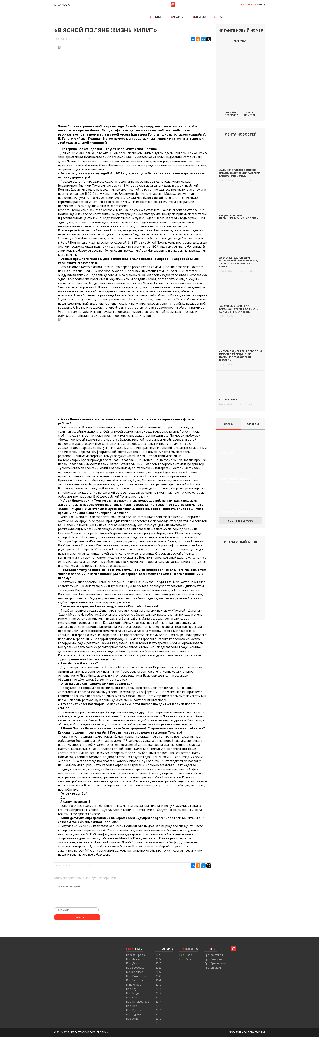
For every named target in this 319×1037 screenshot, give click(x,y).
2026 (158, 967)
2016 (158, 1010)
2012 (158, 993)
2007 (158, 972)
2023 (158, 955)
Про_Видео (186, 959)
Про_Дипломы (213, 967)
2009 (158, 980)
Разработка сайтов (241, 1032)
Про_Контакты (213, 955)
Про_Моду (132, 993)
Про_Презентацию (215, 963)
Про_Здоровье (135, 967)
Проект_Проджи (136, 955)
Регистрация (249, 4)
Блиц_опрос (133, 984)
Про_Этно (132, 1018)
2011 (158, 989)
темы (152, 16)
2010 (158, 984)
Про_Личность (135, 959)
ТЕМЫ (134, 949)
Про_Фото (185, 955)
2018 (158, 1018)
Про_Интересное (137, 976)
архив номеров (250, 113)
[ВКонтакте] (193, 39)
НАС (210, 949)
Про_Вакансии (213, 959)
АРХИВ (164, 949)
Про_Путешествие (137, 1001)
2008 (158, 976)
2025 (158, 963)
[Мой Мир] (203, 39)
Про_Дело (132, 963)
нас (217, 16)
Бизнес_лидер (134, 972)
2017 (158, 1014)
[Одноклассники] (198, 39)
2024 (158, 959)
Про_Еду (131, 989)
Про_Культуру (135, 1010)
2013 (158, 997)
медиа (196, 16)
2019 (158, 1023)
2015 (158, 1006)
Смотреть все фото (240, 520)
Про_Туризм (133, 1014)
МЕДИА (188, 949)
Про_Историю (135, 980)
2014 (158, 1001)
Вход (261, 4)
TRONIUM (260, 1032)
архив (174, 16)
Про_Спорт (133, 997)
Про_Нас (131, 1006)
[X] (208, 39)
